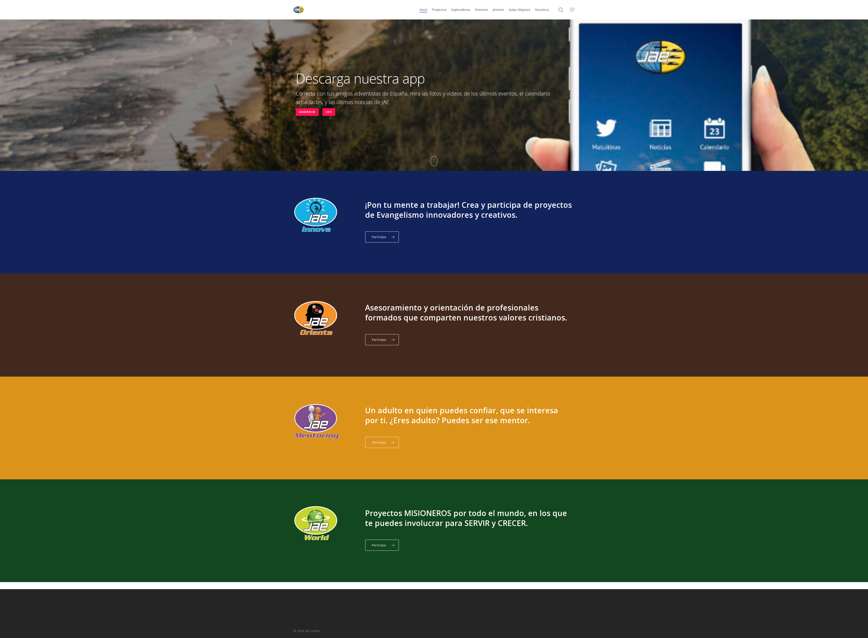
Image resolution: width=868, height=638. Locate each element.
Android (307, 112)
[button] (572, 9)
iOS (329, 112)
